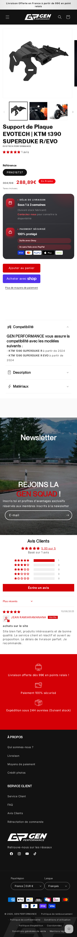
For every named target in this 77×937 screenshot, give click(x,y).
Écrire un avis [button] (38, 588)
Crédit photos (16, 772)
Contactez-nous (27, 214)
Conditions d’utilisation (57, 919)
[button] (7, 17)
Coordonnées (54, 925)
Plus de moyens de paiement (21, 287)
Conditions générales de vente (29, 931)
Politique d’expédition (31, 925)
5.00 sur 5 (48, 548)
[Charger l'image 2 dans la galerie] (38, 111)
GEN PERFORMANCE (25, 914)
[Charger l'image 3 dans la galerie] (58, 111)
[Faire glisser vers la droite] (73, 112)
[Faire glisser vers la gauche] (4, 112)
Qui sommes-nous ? (20, 747)
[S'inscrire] (67, 515)
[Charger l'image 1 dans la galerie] (18, 111)
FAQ (10, 804)
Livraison (13, 755)
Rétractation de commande (25, 821)
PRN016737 (15, 172)
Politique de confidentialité (25, 919)
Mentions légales (59, 931)
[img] (11, 612)
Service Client (16, 796)
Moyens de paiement (21, 764)
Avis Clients (15, 813)
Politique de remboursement (57, 914)
